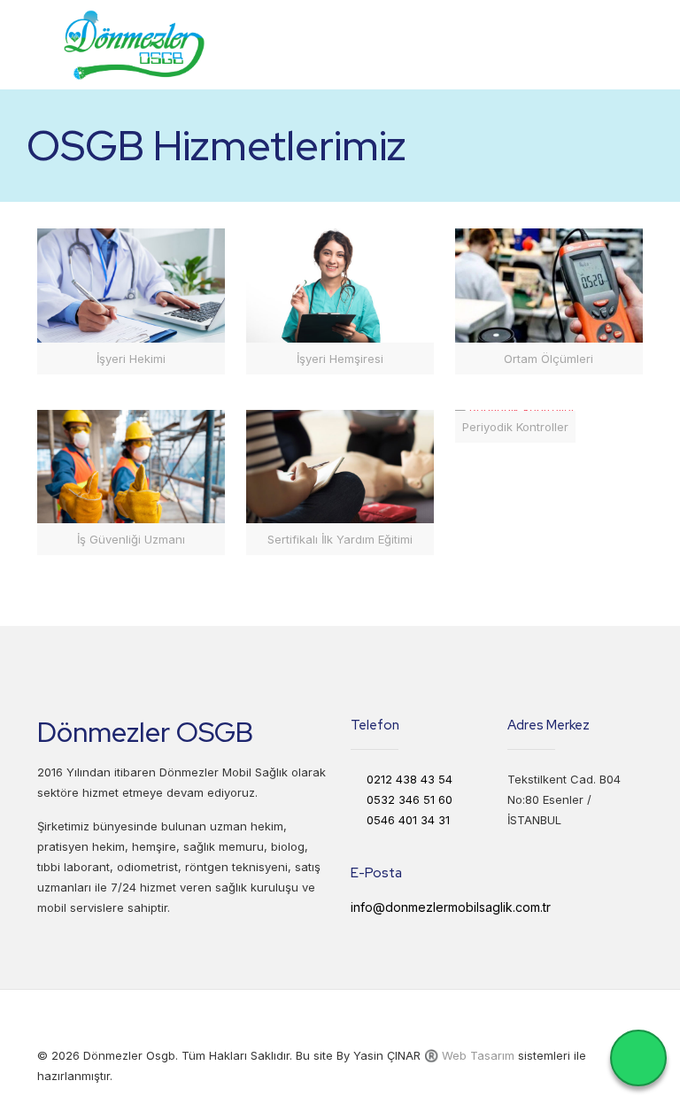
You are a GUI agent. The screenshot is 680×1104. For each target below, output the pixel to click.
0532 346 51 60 (409, 799)
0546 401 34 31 (408, 820)
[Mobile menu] (614, 44)
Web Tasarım (478, 1055)
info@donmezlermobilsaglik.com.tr (451, 907)
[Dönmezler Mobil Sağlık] (134, 44)
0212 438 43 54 (409, 779)
